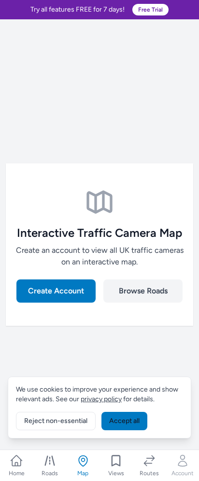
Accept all (124, 421)
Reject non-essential (55, 421)
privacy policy (101, 399)
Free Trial (150, 9)
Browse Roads (143, 290)
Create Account (56, 290)
